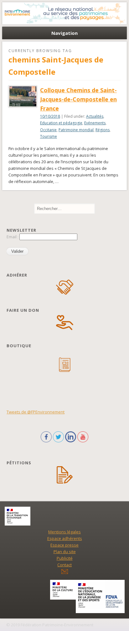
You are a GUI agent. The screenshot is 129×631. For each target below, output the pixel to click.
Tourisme (48, 136)
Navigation (64, 33)
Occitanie (48, 129)
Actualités (94, 116)
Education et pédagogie (61, 123)
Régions (102, 129)
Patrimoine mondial (76, 129)
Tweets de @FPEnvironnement (35, 412)
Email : (13, 237)
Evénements (95, 123)
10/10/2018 (50, 116)
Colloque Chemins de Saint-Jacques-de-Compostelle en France (78, 99)
